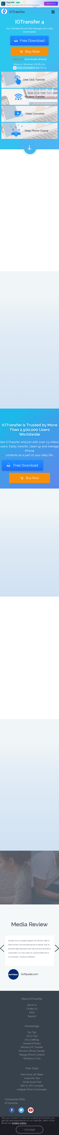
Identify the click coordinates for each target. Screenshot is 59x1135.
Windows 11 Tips (32, 1058)
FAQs (32, 1012)
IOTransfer (17, 12)
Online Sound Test (32, 1082)
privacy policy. (19, 1123)
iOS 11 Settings (32, 1040)
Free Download (32, 41)
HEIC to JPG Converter (31, 1085)
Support (32, 1016)
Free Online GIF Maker (32, 1074)
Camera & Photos (32, 1043)
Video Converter (34, 113)
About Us (32, 1005)
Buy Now (32, 51)
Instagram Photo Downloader (32, 1089)
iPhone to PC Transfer (32, 1047)
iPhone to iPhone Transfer (32, 1051)
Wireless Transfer (34, 96)
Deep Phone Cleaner (36, 130)
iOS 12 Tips (32, 1036)
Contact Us (31, 1008)
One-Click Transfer (33, 79)
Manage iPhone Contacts (32, 1054)
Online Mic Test (32, 1078)
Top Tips (31, 1032)
